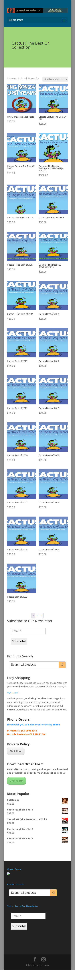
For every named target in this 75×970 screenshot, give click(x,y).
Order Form (16, 780)
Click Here (16, 751)
